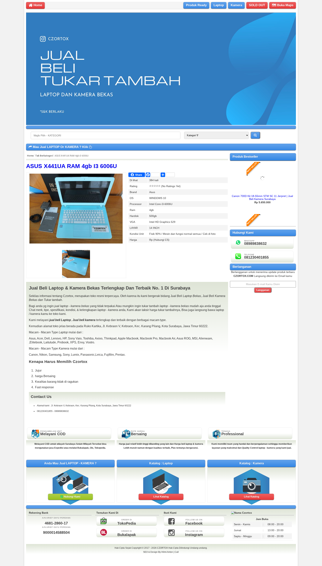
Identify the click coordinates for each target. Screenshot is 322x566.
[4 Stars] (157, 186)
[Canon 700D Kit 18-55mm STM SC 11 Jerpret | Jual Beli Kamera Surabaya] (262, 191)
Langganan (262, 290)
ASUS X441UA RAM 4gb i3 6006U (71, 166)
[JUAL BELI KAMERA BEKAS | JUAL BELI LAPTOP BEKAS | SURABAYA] (161, 124)
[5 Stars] (159, 186)
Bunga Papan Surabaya (161, 556)
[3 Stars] (155, 186)
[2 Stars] (152, 186)
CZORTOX (162, 548)
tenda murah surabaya (160, 560)
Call (177, 552)
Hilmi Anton (167, 552)
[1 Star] (150, 186)
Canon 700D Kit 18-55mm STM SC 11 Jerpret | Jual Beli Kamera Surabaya (262, 197)
